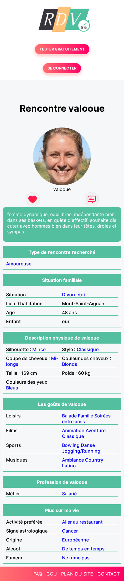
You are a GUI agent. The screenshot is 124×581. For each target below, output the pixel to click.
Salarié (69, 493)
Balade (69, 416)
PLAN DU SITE (77, 574)
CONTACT (108, 574)
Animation (73, 430)
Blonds (69, 364)
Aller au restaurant (82, 522)
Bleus (12, 388)
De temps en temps (83, 549)
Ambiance (73, 460)
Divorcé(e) (73, 294)
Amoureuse (18, 264)
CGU (51, 574)
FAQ (37, 574)
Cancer (70, 531)
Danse (88, 445)
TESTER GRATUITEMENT (62, 49)
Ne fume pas (76, 558)
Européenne (75, 540)
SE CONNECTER (62, 68)
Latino (69, 465)
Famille (85, 416)
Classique (88, 349)
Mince (39, 349)
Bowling (71, 445)
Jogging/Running (81, 451)
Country (94, 460)
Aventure (96, 430)
